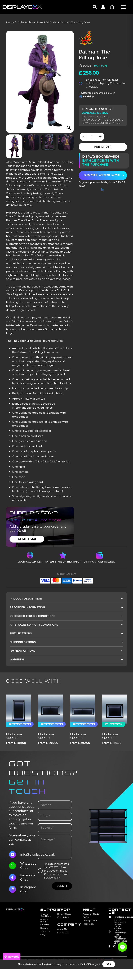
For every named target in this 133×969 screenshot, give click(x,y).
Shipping (45, 924)
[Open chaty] (122, 947)
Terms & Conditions (45, 915)
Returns (44, 928)
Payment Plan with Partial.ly (103, 175)
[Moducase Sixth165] (82, 709)
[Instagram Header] (114, 947)
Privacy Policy (44, 920)
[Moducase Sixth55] (114, 709)
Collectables (25, 22)
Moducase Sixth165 (78, 736)
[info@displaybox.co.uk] (14, 854)
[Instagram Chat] (14, 889)
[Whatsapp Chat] (14, 865)
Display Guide (90, 920)
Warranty (45, 931)
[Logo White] (22, 7)
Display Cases (64, 914)
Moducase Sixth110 (46, 736)
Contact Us (62, 932)
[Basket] (112, 7)
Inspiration (88, 923)
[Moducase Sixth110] (50, 709)
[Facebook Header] (110, 947)
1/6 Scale (51, 22)
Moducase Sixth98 (14, 736)
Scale (39, 22)
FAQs (43, 934)
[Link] (103, 6)
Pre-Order (103, 146)
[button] (95, 7)
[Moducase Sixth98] (18, 709)
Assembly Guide (91, 914)
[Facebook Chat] (14, 877)
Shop (63, 909)
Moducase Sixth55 (110, 736)
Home (10, 22)
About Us (62, 929)
